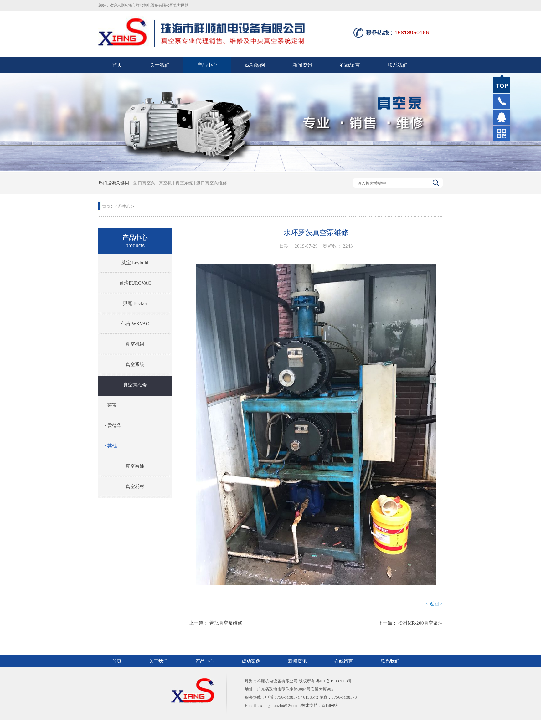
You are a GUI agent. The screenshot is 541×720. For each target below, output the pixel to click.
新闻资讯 (302, 65)
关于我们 (160, 65)
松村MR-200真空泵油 (420, 622)
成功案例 (255, 65)
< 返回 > (434, 603)
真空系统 (184, 183)
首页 (117, 65)
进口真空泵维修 (211, 183)
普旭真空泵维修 (225, 622)
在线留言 (350, 65)
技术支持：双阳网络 (319, 705)
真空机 (165, 183)
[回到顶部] (501, 83)
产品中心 (207, 65)
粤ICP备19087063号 (334, 681)
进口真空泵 (144, 183)
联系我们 (398, 65)
